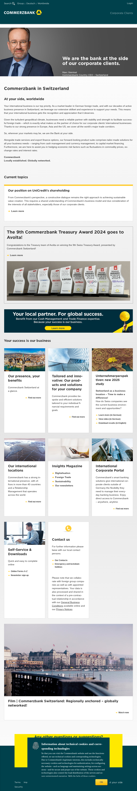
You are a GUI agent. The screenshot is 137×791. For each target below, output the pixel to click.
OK (101, 782)
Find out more (34, 502)
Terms (18, 782)
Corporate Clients (121, 13)
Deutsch (30, 3)
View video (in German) (109, 419)
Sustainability (63, 481)
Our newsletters (64, 485)
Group (20, 3)
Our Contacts (61, 560)
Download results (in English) (112, 423)
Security (19, 787)
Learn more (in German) (110, 415)
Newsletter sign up (20, 575)
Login (130, 3)
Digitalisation (62, 473)
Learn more (17, 211)
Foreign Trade (63, 477)
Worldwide (43, 3)
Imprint (27, 782)
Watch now (123, 712)
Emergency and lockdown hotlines (67, 565)
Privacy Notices (64, 609)
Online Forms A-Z (19, 571)
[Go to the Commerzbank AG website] (23, 12)
